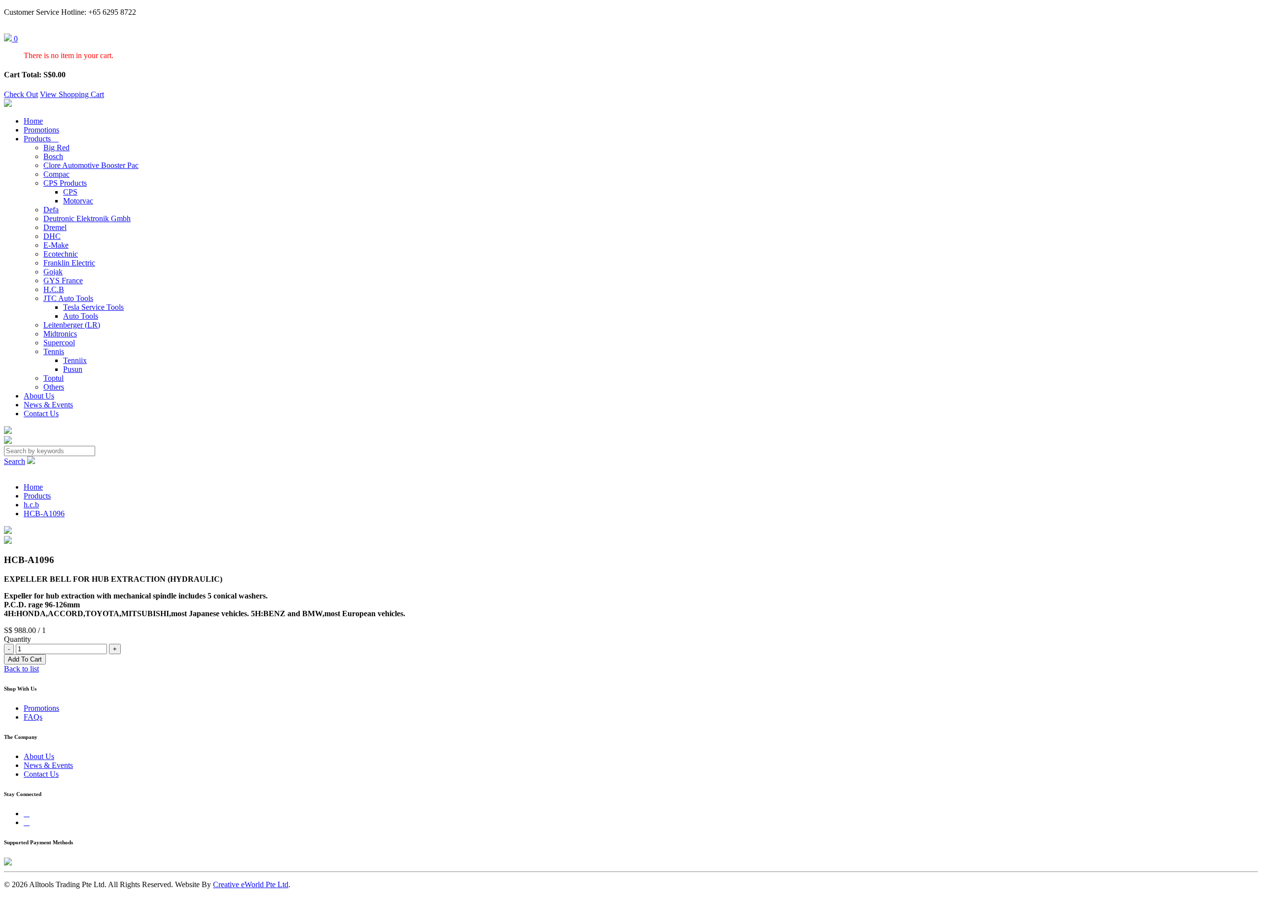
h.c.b (31, 504)
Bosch (53, 156)
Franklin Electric (69, 263)
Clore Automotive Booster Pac (91, 165)
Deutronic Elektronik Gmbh (87, 218)
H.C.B (53, 289)
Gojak (53, 271)
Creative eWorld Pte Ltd (250, 884)
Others (53, 387)
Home (33, 121)
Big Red (56, 147)
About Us (39, 396)
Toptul (53, 378)
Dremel (55, 227)
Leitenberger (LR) (71, 325)
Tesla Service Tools (93, 307)
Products (41, 138)
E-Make (56, 245)
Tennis (53, 351)
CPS (70, 192)
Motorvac (78, 201)
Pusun (72, 369)
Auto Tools (80, 316)
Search (14, 461)
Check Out (21, 94)
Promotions (41, 130)
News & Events (48, 404)
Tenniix (75, 360)
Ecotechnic (60, 254)
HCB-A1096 (44, 513)
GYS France (63, 280)
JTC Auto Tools (68, 298)
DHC (52, 236)
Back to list (21, 668)
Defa (51, 209)
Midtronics (60, 334)
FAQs (33, 717)
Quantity (17, 639)
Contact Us (41, 413)
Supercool (59, 342)
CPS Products (65, 183)
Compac (56, 174)
